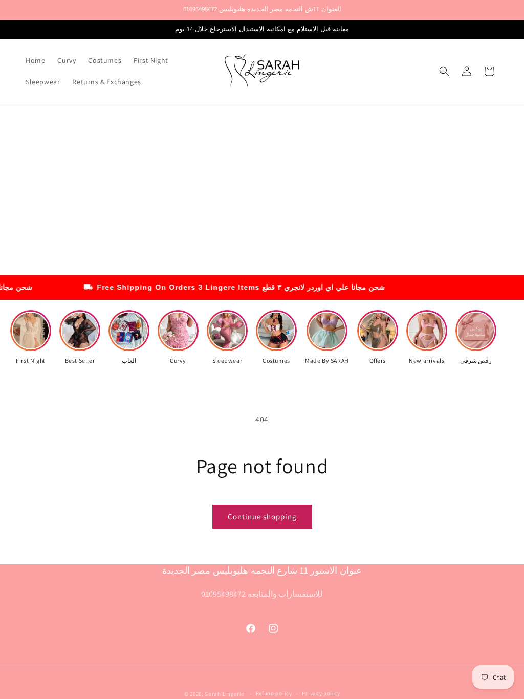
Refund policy (274, 693)
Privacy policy (321, 693)
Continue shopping (262, 516)
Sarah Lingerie (225, 693)
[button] (444, 71)
